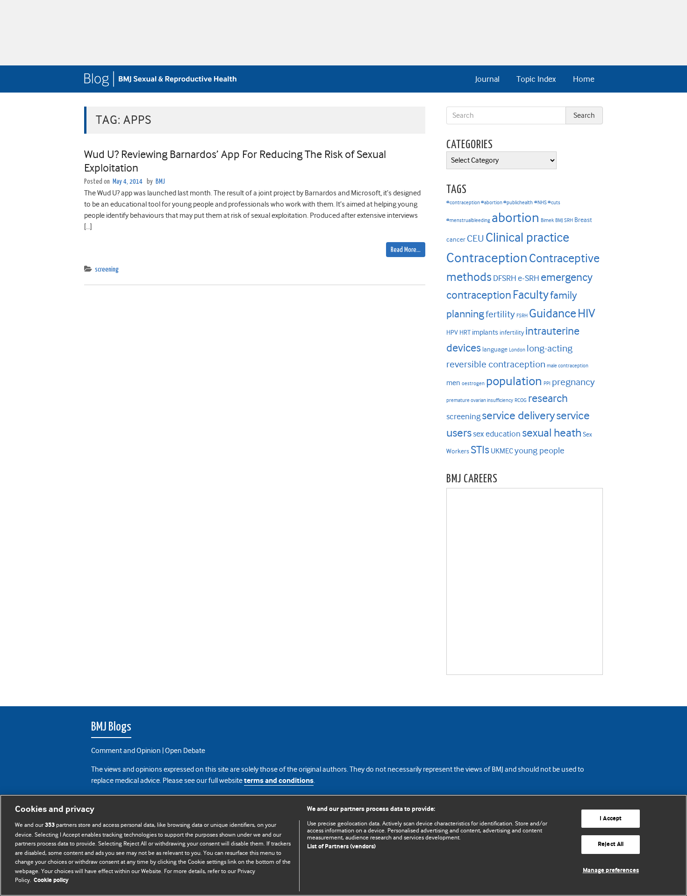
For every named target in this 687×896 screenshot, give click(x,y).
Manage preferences (611, 870)
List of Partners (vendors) (341, 846)
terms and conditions (279, 780)
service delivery (518, 415)
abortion (515, 217)
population (514, 381)
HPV (452, 332)
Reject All (610, 844)
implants (485, 332)
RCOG (521, 400)
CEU (475, 238)
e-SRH (528, 278)
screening (107, 269)
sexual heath (551, 432)
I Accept (611, 818)
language (495, 349)
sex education (497, 433)
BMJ (160, 181)
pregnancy (573, 382)
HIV (586, 313)
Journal (487, 79)
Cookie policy (51, 880)
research (548, 398)
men (453, 383)
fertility (500, 314)
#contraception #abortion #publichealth (489, 203)
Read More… (406, 249)
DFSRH (504, 278)
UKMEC (502, 451)
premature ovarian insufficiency (479, 400)
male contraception (567, 366)
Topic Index (536, 79)
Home (583, 79)
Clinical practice (527, 237)
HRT (465, 332)
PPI (547, 383)
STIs (480, 449)
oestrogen (473, 383)
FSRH (522, 316)
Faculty (531, 294)
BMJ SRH (564, 220)
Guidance (552, 313)
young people (540, 450)
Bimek (547, 220)
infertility (512, 332)
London (517, 350)
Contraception (487, 257)
